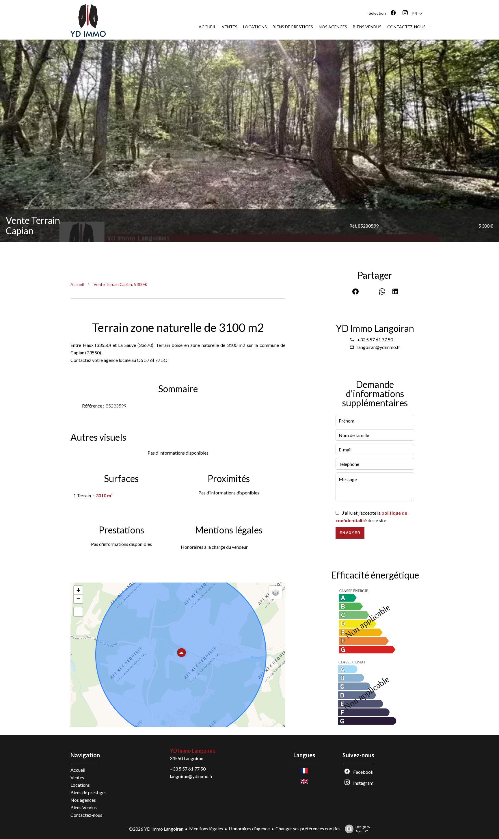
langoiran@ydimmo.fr (378, 347)
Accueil (77, 284)
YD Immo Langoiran (375, 328)
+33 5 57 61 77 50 (375, 339)
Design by (362, 829)
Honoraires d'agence (249, 828)
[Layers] (275, 592)
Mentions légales (206, 828)
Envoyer (350, 533)
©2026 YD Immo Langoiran (156, 828)
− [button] (78, 598)
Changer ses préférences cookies (307, 828)
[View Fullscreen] (78, 611)
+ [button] (78, 590)
